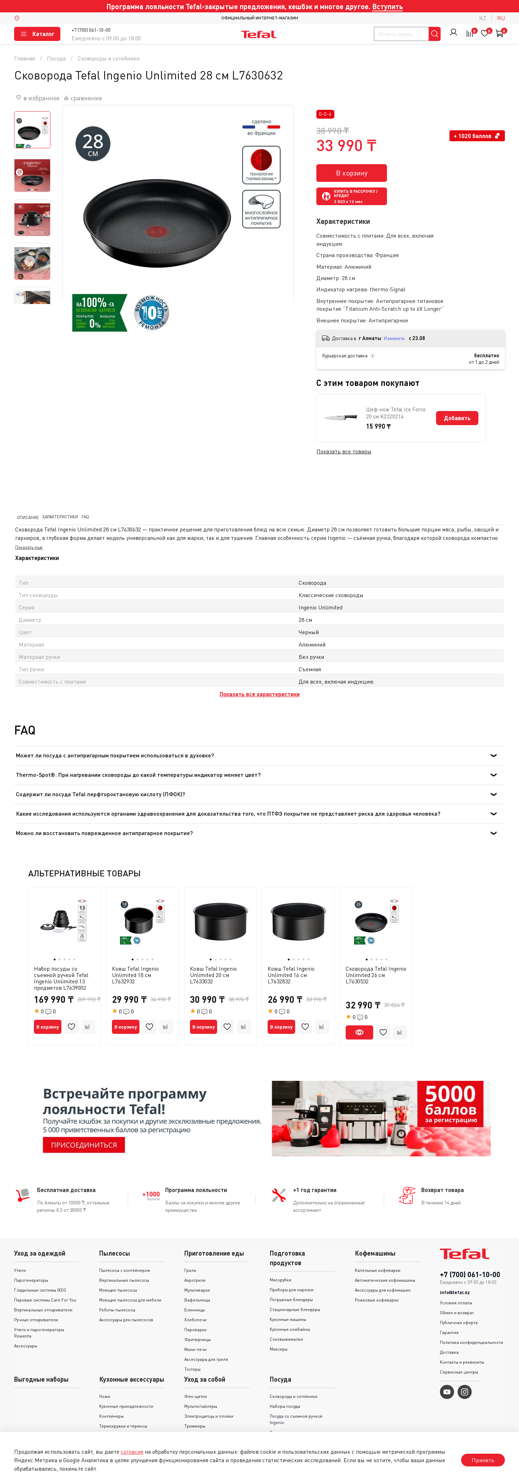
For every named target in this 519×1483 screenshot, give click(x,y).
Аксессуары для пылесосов (126, 1319)
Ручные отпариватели (36, 1319)
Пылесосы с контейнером (124, 1270)
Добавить (457, 418)
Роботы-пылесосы (117, 1309)
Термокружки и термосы (123, 1426)
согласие (132, 1451)
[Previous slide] (76, 220)
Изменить (394, 338)
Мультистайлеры (200, 1406)
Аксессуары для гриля (206, 1359)
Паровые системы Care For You (45, 1300)
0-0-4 (325, 114)
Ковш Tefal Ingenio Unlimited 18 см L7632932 (135, 974)
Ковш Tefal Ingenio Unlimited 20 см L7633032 (213, 974)
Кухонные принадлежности (126, 1406)
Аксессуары (25, 1345)
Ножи (104, 1396)
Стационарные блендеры (295, 1309)
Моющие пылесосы (118, 1290)
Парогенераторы (31, 1280)
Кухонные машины (288, 1319)
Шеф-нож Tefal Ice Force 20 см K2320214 (396, 412)
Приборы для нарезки (292, 1289)
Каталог (43, 33)
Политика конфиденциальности (471, 1342)
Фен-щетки (195, 1396)
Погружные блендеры (291, 1299)
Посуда (56, 58)
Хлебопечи (195, 1319)
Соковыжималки (286, 1339)
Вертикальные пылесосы (124, 1280)
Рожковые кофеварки (377, 1300)
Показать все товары (343, 451)
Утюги (20, 1270)
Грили (190, 1270)
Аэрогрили (194, 1280)
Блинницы (194, 1309)
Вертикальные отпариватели (43, 1309)
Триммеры (194, 1426)
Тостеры (192, 1369)
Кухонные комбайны (290, 1329)
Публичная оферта (459, 1322)
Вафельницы (197, 1300)
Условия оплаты (456, 1302)
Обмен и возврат (457, 1312)
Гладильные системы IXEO (40, 1290)
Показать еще (29, 547)
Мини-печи (195, 1349)
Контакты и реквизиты (462, 1362)
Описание (28, 517)
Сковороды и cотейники (108, 58)
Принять (483, 1460)
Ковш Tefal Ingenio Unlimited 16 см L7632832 (291, 974)
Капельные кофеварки (377, 1270)
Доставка (449, 1352)
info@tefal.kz (455, 1292)
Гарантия (449, 1332)
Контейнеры (111, 1416)
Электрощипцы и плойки (208, 1416)
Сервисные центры (459, 1372)
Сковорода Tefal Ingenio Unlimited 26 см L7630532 (376, 974)
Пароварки (195, 1329)
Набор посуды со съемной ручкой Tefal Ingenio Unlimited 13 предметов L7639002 (61, 978)
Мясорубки (280, 1279)
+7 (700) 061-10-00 (91, 30)
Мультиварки (197, 1290)
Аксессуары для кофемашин (383, 1290)
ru (501, 18)
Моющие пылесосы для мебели (130, 1300)
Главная (24, 58)
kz (482, 18)
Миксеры (278, 1349)
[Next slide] (29, 260)
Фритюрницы (197, 1339)
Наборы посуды (285, 1406)
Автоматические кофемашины (385, 1280)
